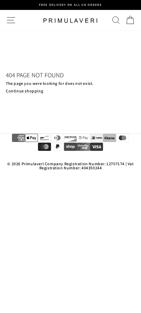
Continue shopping (24, 91)
